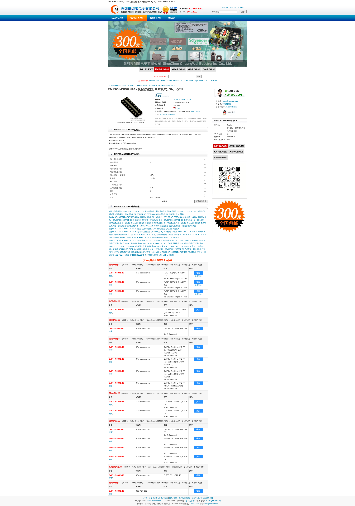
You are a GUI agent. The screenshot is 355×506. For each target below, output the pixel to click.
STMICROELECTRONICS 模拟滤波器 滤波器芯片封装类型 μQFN (141, 232)
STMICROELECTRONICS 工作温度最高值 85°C (165, 243)
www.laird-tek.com (154, 501)
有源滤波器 (143, 86)
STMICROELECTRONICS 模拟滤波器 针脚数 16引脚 (153, 235)
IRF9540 (163, 81)
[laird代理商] (115, 14)
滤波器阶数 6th (130, 214)
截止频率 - (178, 235)
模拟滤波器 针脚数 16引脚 (123, 235)
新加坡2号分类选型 (162, 69)
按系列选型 (173, 498)
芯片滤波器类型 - (115, 211)
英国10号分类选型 (178, 69)
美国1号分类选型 (146, 69)
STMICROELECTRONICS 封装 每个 (183, 246)
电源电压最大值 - (173, 223)
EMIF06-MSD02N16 (167, 86)
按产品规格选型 (184, 498)
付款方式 (233, 7)
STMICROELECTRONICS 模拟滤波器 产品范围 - (132, 252)
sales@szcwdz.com (167, 114)
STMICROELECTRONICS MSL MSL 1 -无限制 (185, 252)
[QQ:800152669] (229, 115)
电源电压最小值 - (156, 220)
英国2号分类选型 (194, 69)
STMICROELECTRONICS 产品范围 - (178, 249)
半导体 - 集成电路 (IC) (129, 86)
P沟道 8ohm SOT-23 (201, 81)
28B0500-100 (153, 81)
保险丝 (169, 81)
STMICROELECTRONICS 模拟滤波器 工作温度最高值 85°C (138, 246)
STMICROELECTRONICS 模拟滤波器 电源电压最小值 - (145, 223)
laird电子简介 (147, 498)
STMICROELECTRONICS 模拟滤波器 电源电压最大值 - (160, 226)
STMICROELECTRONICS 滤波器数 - (178, 217)
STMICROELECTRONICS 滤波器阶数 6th (152, 214)
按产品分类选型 (136, 18)
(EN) (178, 108)
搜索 (198, 273)
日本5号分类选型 (209, 69)
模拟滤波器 (153, 86)
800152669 (195, 111)
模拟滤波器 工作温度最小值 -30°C (166, 240)
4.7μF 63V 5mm (187, 81)
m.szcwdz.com (231, 107)
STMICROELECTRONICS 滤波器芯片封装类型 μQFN (136, 229)
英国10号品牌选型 (236, 152)
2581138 (213, 81)
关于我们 (225, 7)
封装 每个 (165, 246)
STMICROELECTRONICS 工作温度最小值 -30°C (135, 240)
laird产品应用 (197, 498)
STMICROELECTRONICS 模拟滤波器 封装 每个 (137, 249)
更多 (110, 276)
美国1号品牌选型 (220, 146)
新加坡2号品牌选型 (237, 146)
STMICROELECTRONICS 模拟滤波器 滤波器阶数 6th (134, 217)
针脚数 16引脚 (171, 232)
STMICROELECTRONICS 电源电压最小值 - (180, 220)
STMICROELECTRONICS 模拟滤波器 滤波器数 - (131, 220)
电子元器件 (190, 501)
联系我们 (241, 7)
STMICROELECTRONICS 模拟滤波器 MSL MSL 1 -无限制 (152, 255)
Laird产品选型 (117, 18)
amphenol (176, 81)
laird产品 (156, 498)
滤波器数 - (159, 217)
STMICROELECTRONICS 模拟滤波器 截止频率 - (150, 238)
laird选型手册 (208, 498)
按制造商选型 (155, 18)
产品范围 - (160, 249)
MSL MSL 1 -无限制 (159, 252)
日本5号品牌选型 (220, 157)
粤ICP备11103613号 (213, 501)
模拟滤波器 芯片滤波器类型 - (167, 211)
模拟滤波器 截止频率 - (122, 238)
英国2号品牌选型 (220, 152)
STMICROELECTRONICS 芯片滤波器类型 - (139, 211)
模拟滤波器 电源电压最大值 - (128, 226)
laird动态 (164, 498)
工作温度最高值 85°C (139, 243)
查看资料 (198, 276)
